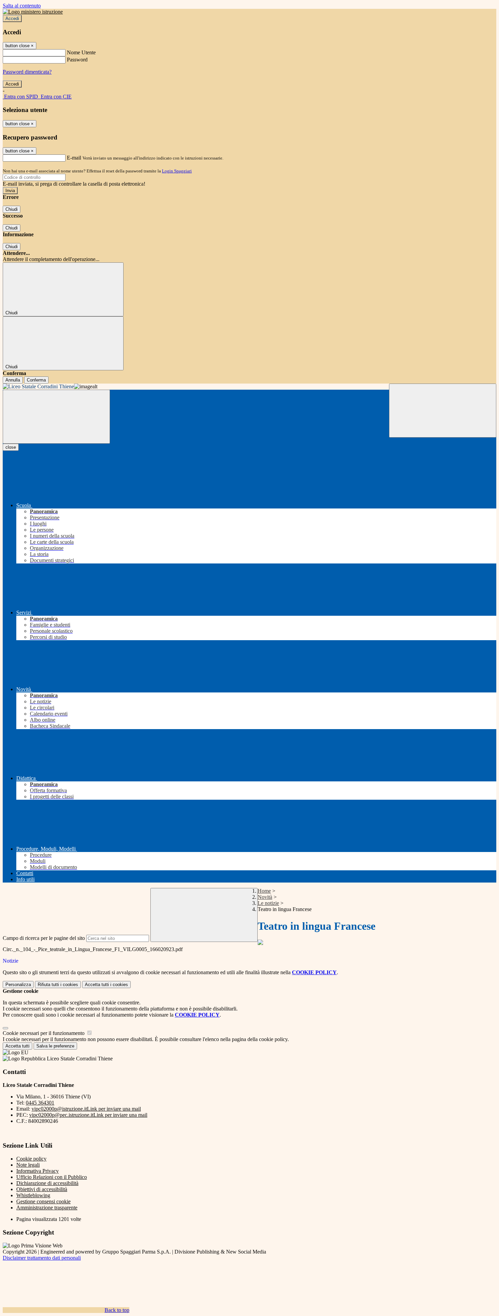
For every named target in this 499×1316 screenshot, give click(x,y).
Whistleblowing (33, 1195)
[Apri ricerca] (442, 411)
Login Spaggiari (177, 170)
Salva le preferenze (55, 1046)
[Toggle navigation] (56, 417)
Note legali (28, 1165)
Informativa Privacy (37, 1171)
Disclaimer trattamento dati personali (42, 1258)
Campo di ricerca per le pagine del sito (44, 938)
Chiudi (11, 209)
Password (77, 59)
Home (264, 891)
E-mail (74, 158)
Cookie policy (31, 1159)
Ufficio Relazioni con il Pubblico (51, 1177)
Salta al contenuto (22, 5)
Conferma (36, 380)
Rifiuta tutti (58, 984)
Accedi (12, 18)
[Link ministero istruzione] (33, 12)
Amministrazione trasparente (46, 1207)
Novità (265, 897)
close (10, 447)
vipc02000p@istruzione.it (86, 1109)
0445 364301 (40, 1103)
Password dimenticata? (27, 72)
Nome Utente (81, 52)
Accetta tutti (106, 984)
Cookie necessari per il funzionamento (44, 1033)
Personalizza (18, 984)
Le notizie (268, 903)
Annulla (12, 380)
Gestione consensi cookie (43, 1201)
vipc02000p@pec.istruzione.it (88, 1115)
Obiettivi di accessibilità (41, 1189)
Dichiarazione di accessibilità (47, 1183)
